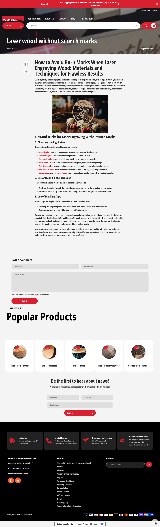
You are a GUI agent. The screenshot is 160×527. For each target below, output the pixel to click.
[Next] (118, 4)
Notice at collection (65, 524)
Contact (60, 466)
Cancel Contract (63, 491)
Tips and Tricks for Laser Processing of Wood (74, 463)
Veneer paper (44, 173)
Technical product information (69, 506)
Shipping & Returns (64, 484)
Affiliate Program (63, 495)
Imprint (60, 477)
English (155, 10)
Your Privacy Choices (87, 524)
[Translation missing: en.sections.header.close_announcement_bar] (157, 4)
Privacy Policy (62, 488)
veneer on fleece (60, 173)
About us (60, 470)
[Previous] (41, 4)
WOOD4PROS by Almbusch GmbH (22, 515)
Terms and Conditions (65, 481)
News (59, 498)
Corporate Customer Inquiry (68, 473)
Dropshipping (62, 502)
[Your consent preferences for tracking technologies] (156, 523)
